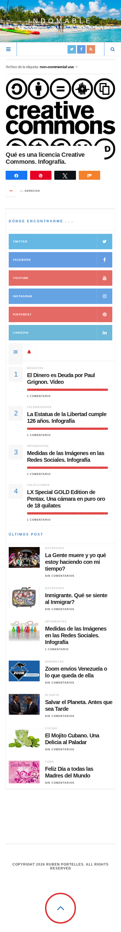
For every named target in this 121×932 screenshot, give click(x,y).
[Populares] (16, 351)
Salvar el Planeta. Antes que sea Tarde (78, 705)
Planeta (52, 695)
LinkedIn (20, 332)
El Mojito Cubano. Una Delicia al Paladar (72, 738)
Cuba (49, 761)
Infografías (38, 446)
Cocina (51, 728)
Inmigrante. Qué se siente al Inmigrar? (76, 598)
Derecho (32, 191)
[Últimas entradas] (30, 351)
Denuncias (54, 661)
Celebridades (39, 407)
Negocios (35, 368)
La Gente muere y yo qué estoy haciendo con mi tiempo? (75, 562)
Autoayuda (54, 548)
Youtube (21, 278)
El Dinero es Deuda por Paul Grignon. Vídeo (61, 378)
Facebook (22, 259)
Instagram (22, 296)
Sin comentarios (59, 576)
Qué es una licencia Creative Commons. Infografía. (45, 158)
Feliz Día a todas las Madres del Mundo (69, 772)
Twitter (20, 241)
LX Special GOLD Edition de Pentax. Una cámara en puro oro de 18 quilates (66, 499)
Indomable (60, 21)
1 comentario (39, 396)
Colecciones (38, 485)
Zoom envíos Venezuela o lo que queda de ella (76, 672)
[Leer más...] (11, 191)
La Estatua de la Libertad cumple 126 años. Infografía (66, 417)
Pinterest (22, 314)
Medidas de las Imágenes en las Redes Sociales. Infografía (65, 456)
